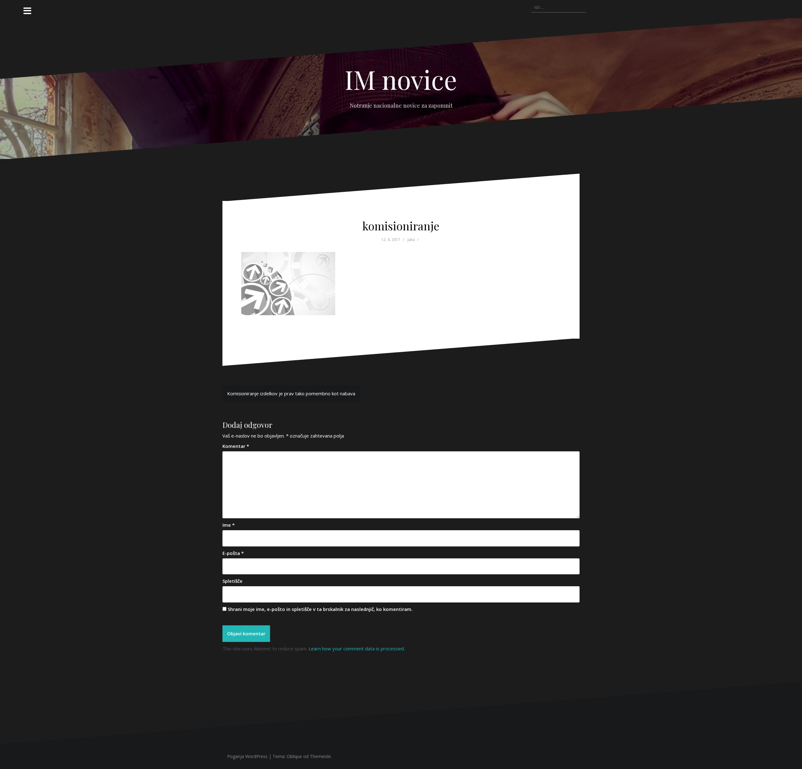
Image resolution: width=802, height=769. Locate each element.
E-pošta (233, 553)
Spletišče (232, 581)
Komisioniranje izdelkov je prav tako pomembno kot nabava (291, 393)
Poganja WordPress (247, 756)
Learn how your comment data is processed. (357, 648)
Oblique (294, 756)
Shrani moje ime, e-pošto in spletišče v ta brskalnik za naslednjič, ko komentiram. (320, 609)
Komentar (235, 446)
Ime (228, 525)
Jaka (411, 239)
